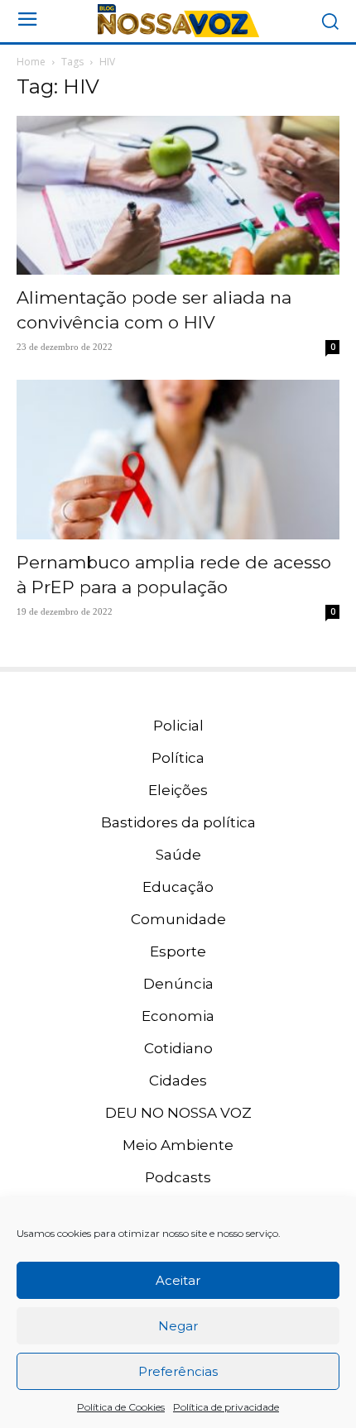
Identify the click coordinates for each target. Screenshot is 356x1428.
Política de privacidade (226, 1407)
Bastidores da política (178, 822)
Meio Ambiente (178, 1145)
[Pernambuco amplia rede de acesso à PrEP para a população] (178, 459)
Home (31, 62)
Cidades (178, 1080)
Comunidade (178, 919)
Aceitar (178, 1280)
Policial (178, 725)
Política (178, 758)
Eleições (178, 790)
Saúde (178, 854)
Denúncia (178, 983)
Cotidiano (178, 1048)
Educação (178, 887)
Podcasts (178, 1177)
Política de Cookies (121, 1407)
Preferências (178, 1371)
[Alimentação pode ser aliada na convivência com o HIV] (178, 196)
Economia (178, 1016)
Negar (178, 1326)
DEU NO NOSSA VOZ (178, 1113)
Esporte (178, 951)
